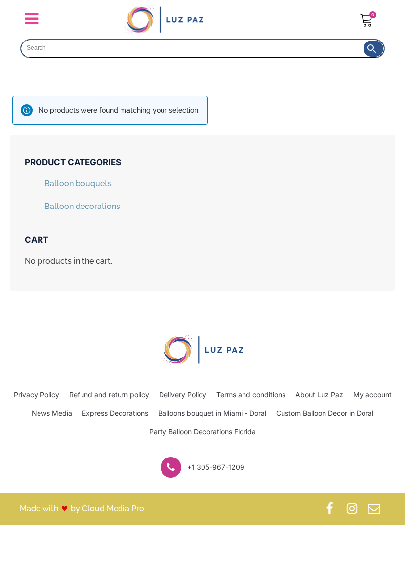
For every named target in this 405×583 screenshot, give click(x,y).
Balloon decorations (82, 206)
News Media (52, 413)
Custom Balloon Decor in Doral (324, 413)
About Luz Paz (319, 394)
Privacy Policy (36, 394)
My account (372, 394)
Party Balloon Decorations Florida (202, 431)
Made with (39, 508)
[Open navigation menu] (31, 20)
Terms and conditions (250, 394)
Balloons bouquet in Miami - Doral (212, 413)
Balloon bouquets (78, 183)
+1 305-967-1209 (215, 467)
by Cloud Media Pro (107, 508)
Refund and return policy (109, 394)
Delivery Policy (182, 394)
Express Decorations (115, 413)
